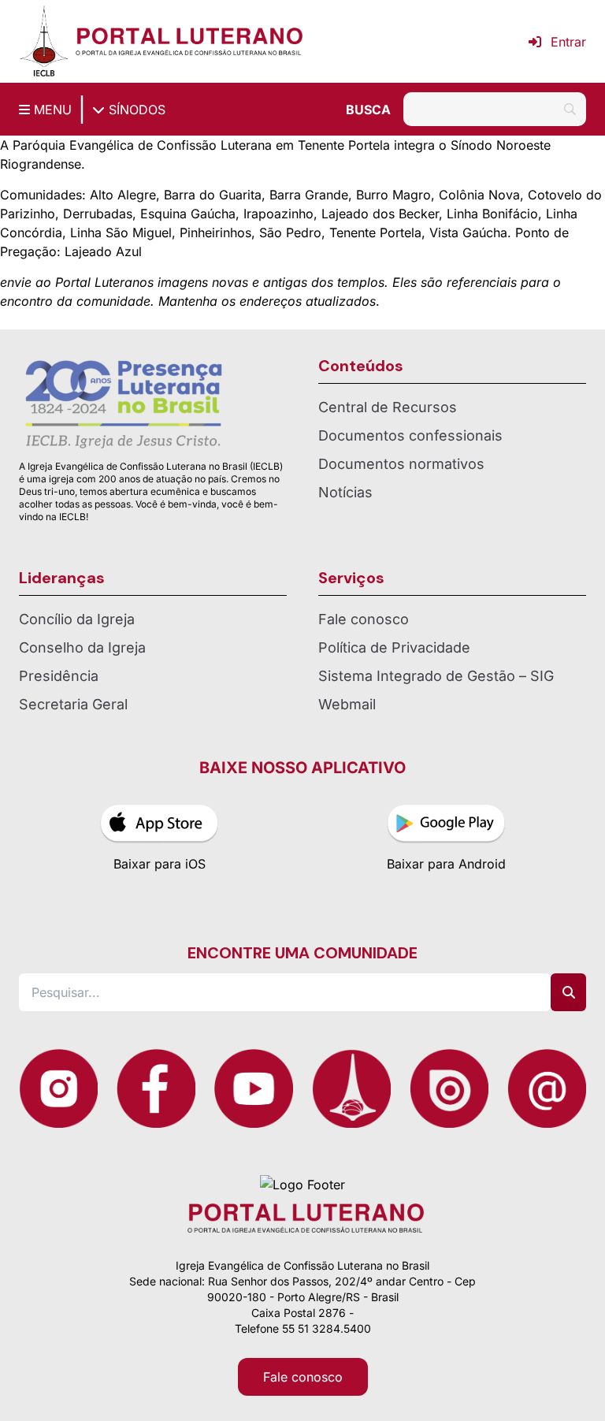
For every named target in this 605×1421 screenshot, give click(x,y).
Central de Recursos (387, 407)
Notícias (345, 492)
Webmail (347, 704)
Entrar (568, 42)
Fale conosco (363, 619)
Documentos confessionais (410, 435)
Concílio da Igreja (77, 619)
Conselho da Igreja (82, 647)
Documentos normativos (401, 464)
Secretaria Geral (73, 704)
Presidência (58, 676)
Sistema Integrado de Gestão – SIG (436, 676)
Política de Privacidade (394, 647)
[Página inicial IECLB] (44, 41)
